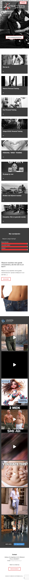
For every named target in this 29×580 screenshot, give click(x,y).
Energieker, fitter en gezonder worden (14, 217)
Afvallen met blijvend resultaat (12, 195)
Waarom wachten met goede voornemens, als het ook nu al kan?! (12, 264)
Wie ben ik (6, 67)
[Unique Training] (15, 10)
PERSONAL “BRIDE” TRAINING (12, 153)
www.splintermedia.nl (16, 576)
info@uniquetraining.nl (16, 560)
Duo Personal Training (9, 110)
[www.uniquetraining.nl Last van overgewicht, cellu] (14, 337)
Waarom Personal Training (11, 88)
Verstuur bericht (14, 569)
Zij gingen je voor (8, 174)
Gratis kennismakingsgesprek (14, 37)
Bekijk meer (6, 279)
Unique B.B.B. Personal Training (12, 131)
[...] (7, 274)
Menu (24, 2)
